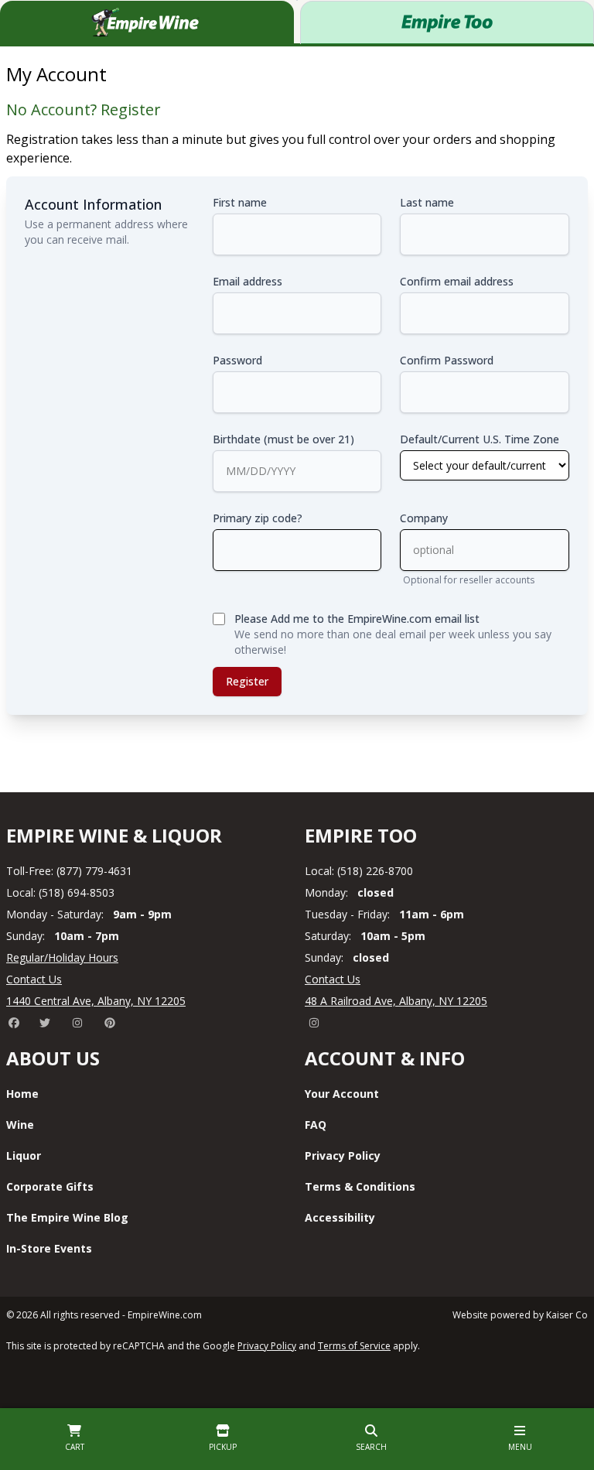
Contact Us (34, 979)
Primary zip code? (257, 518)
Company (424, 518)
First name (240, 202)
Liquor (23, 1155)
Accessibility (340, 1217)
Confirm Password (446, 360)
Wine (20, 1124)
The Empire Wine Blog (67, 1217)
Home (22, 1093)
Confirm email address (457, 281)
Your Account (342, 1093)
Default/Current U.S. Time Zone (479, 439)
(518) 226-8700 (375, 870)
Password (237, 360)
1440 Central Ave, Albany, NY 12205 (96, 1000)
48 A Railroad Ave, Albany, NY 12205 (396, 1000)
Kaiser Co (567, 1314)
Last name (427, 202)
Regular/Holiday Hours (62, 957)
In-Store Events (49, 1248)
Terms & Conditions (360, 1186)
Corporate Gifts (50, 1186)
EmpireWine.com (165, 1314)
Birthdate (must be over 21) (283, 439)
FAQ (315, 1124)
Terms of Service (354, 1345)
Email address (247, 281)
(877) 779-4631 (94, 870)
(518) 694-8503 (76, 892)
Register (247, 681)
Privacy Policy (343, 1155)
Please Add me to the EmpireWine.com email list (357, 618)
